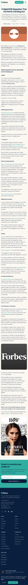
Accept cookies (13, 582)
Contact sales (19, 2)
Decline (4, 582)
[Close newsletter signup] (25, 562)
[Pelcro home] (4, 2)
